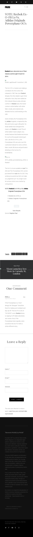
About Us (8, 506)
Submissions (8, 508)
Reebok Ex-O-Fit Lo (15, 196)
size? (24, 168)
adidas (9, 121)
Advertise (14, 506)
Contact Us (15, 508)
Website (7, 387)
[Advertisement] (16, 50)
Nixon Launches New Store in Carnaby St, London (16, 269)
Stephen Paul (13, 213)
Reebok (7, 71)
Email (7, 378)
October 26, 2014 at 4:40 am (10, 298)
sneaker (13, 253)
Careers (19, 506)
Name (7, 369)
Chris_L (7, 297)
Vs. (26, 253)
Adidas (26, 188)
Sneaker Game (18, 253)
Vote (23, 253)
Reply (24, 297)
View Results (16, 210)
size (16, 173)
